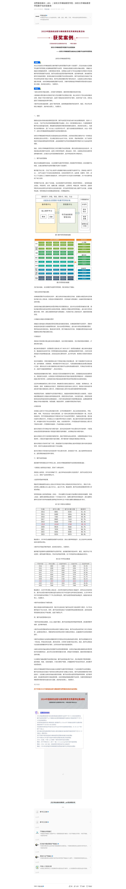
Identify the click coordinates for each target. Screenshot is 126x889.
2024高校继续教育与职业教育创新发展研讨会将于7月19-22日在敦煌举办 (59, 716)
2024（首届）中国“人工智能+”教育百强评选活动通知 (53, 739)
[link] (40, 886)
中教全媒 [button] (47, 9)
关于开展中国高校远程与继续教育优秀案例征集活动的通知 (54, 735)
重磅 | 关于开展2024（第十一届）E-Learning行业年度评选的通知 (57, 742)
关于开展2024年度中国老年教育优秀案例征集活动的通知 (54, 737)
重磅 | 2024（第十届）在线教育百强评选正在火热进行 (53, 744)
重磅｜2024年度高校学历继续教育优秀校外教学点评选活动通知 (56, 746)
